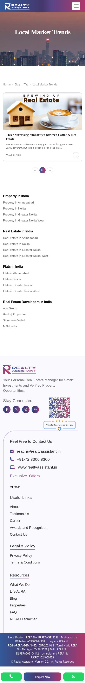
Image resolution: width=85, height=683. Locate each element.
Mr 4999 (15, 486)
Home (7, 84)
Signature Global (14, 320)
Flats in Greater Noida (17, 285)
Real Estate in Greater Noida (22, 249)
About (14, 507)
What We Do (20, 585)
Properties (18, 605)
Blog (17, 84)
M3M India (10, 326)
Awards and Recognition (28, 528)
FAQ (13, 612)
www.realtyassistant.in (37, 467)
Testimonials (19, 514)
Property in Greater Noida (20, 214)
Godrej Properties (14, 314)
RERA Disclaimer (23, 619)
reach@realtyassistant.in (39, 451)
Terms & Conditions (25, 562)
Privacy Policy (21, 556)
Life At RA (17, 591)
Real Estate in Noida (16, 243)
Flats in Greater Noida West (21, 291)
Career (15, 521)
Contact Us (18, 534)
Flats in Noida (12, 279)
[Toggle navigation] (76, 6)
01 (42, 170)
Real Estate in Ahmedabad (20, 237)
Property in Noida (14, 208)
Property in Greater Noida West (23, 220)
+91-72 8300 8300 (33, 459)
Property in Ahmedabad (18, 202)
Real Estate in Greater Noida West (25, 255)
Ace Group (10, 308)
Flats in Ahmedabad (16, 273)
